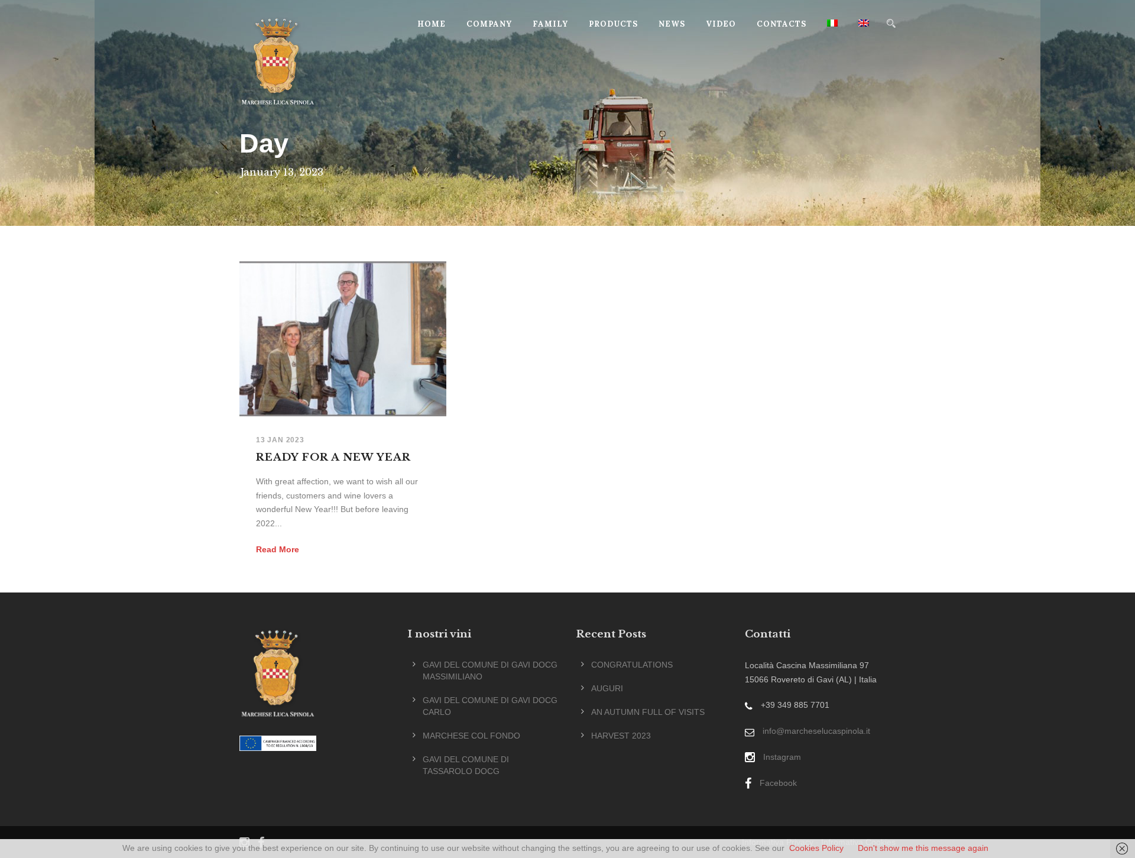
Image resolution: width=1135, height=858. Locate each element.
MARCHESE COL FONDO (471, 735)
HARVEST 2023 (621, 735)
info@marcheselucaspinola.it (816, 731)
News (672, 24)
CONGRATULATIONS (632, 664)
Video (721, 24)
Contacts (781, 24)
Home (431, 24)
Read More (277, 549)
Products (613, 24)
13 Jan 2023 (280, 440)
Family (550, 24)
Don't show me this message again (923, 848)
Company (489, 24)
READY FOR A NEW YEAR (333, 457)
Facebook (778, 783)
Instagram (782, 757)
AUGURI (607, 688)
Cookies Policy (816, 848)
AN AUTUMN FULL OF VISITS (648, 712)
